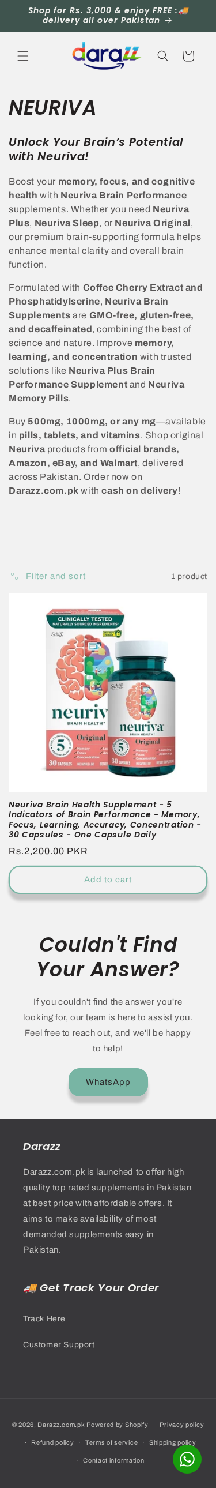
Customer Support (59, 1344)
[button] (23, 56)
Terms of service (111, 1442)
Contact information (113, 1460)
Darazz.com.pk (61, 1424)
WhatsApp (108, 1082)
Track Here (44, 1318)
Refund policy (52, 1442)
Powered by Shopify (117, 1424)
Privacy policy (182, 1424)
